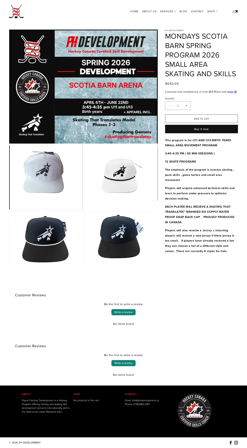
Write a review (123, 312)
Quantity (169, 98)
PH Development (30, 443)
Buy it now (201, 129)
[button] (168, 11)
